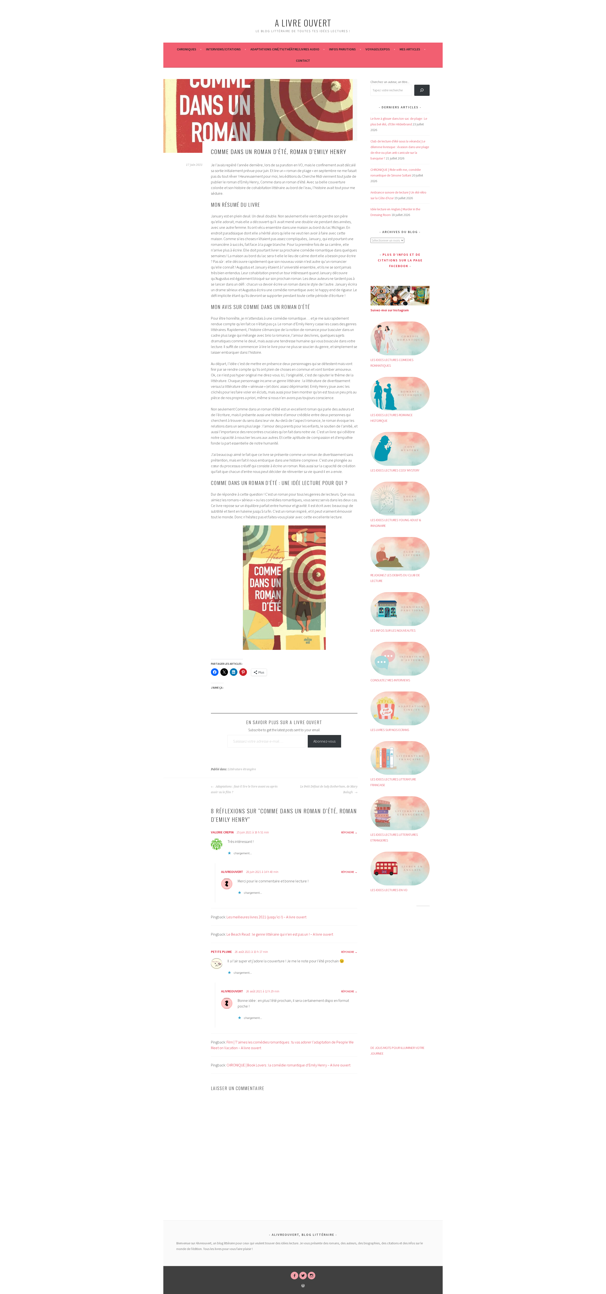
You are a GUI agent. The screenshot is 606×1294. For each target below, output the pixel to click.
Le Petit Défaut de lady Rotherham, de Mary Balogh (328, 789)
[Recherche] (422, 90)
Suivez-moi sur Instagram (389, 310)
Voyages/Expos (377, 49)
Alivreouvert (232, 872)
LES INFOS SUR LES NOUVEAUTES (392, 630)
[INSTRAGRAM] (311, 1275)
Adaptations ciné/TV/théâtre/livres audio (284, 49)
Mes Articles (410, 49)
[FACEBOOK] (294, 1275)
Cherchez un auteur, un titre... (389, 82)
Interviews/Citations (223, 49)
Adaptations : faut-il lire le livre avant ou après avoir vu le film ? (244, 789)
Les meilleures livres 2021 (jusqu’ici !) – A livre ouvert (266, 917)
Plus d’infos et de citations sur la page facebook (400, 260)
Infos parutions (342, 49)
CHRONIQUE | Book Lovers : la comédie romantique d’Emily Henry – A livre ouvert (288, 1065)
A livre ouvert (303, 22)
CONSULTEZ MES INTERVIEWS (390, 680)
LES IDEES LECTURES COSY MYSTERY (394, 470)
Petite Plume (221, 952)
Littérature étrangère (242, 769)
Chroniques (186, 49)
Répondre (347, 832)
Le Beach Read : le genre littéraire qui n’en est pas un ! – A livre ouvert (280, 934)
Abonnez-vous (324, 741)
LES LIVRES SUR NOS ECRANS (389, 730)
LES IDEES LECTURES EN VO (388, 890)
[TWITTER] (303, 1275)
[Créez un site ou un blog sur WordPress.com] (303, 1286)
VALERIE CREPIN (222, 832)
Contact (303, 60)
